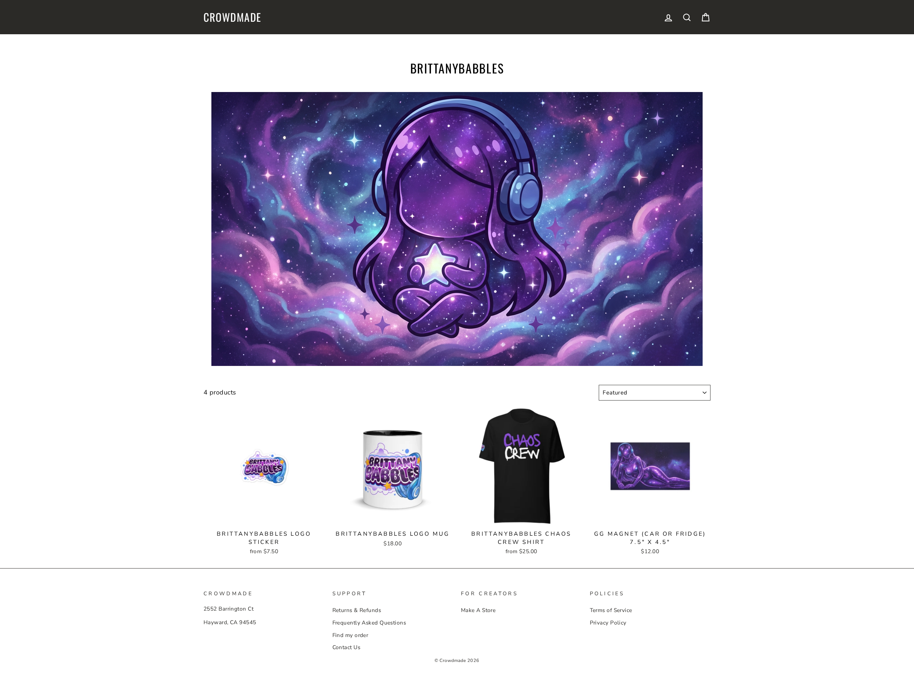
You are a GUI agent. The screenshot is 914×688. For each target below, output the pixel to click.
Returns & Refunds (356, 610)
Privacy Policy (608, 622)
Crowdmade (232, 17)
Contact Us (346, 647)
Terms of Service (611, 610)
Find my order (350, 635)
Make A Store (478, 610)
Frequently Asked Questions (369, 622)
